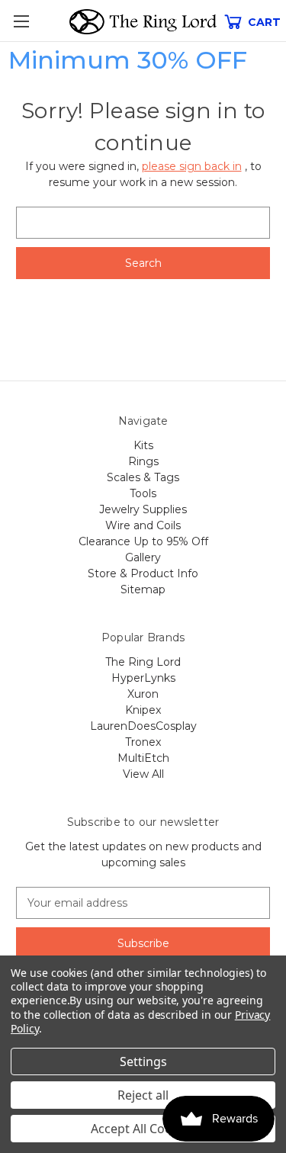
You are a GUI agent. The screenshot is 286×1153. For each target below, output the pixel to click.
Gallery (143, 557)
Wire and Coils (143, 525)
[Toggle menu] (21, 21)
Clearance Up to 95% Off (143, 541)
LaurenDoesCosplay (143, 726)
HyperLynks (143, 678)
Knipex (143, 710)
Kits (143, 445)
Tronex (143, 742)
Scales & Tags (143, 477)
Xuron (143, 694)
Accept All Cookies (143, 1128)
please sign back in (192, 166)
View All (143, 774)
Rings (143, 461)
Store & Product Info (143, 573)
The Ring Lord (143, 662)
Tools (143, 493)
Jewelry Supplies (143, 509)
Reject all (143, 1095)
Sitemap (143, 589)
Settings (143, 1061)
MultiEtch (143, 758)
